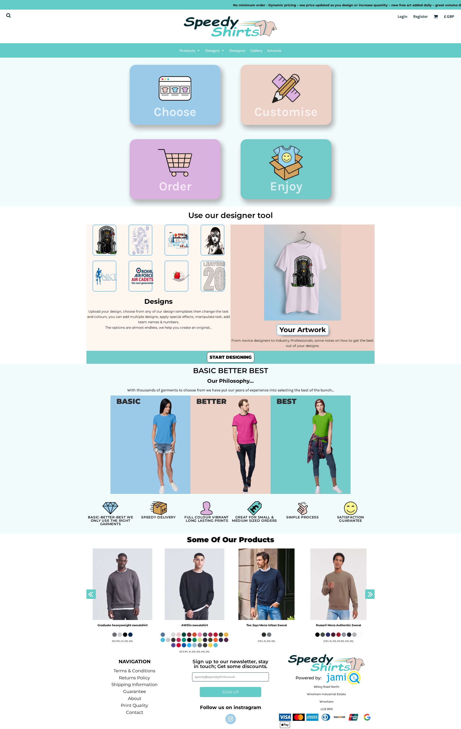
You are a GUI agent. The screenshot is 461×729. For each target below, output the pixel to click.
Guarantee (134, 691)
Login (402, 16)
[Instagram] (230, 719)
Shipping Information (134, 684)
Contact (134, 712)
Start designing (231, 357)
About (134, 698)
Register (420, 16)
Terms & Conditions (134, 671)
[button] (190, 50)
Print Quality (134, 705)
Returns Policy (134, 677)
